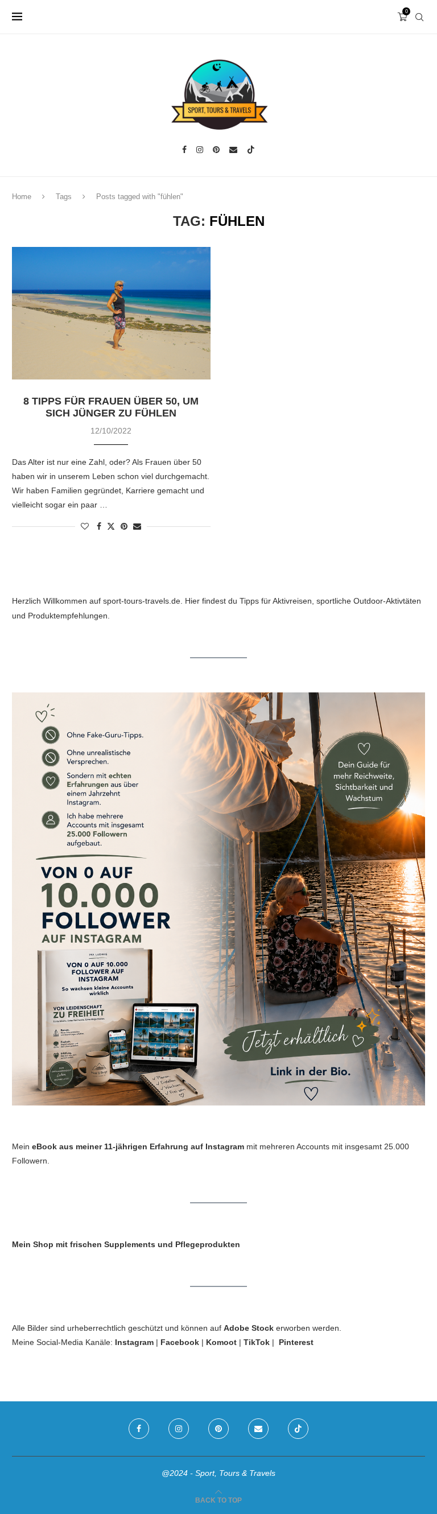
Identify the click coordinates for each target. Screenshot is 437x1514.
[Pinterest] (216, 150)
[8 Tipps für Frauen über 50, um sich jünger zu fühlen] (111, 313)
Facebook (179, 1342)
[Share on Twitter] (111, 526)
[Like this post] (85, 526)
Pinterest (296, 1342)
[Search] (419, 17)
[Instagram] (199, 150)
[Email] (233, 150)
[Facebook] (184, 150)
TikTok (257, 1342)
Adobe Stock (249, 1328)
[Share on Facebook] (99, 526)
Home (21, 196)
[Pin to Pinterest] (124, 526)
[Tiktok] (251, 150)
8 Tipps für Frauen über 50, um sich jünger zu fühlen (111, 407)
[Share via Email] (137, 526)
